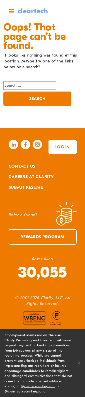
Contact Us (22, 166)
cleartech (33, 11)
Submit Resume (26, 187)
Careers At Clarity (31, 176)
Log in (62, 146)
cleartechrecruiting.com (26, 391)
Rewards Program (42, 236)
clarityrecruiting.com (40, 386)
